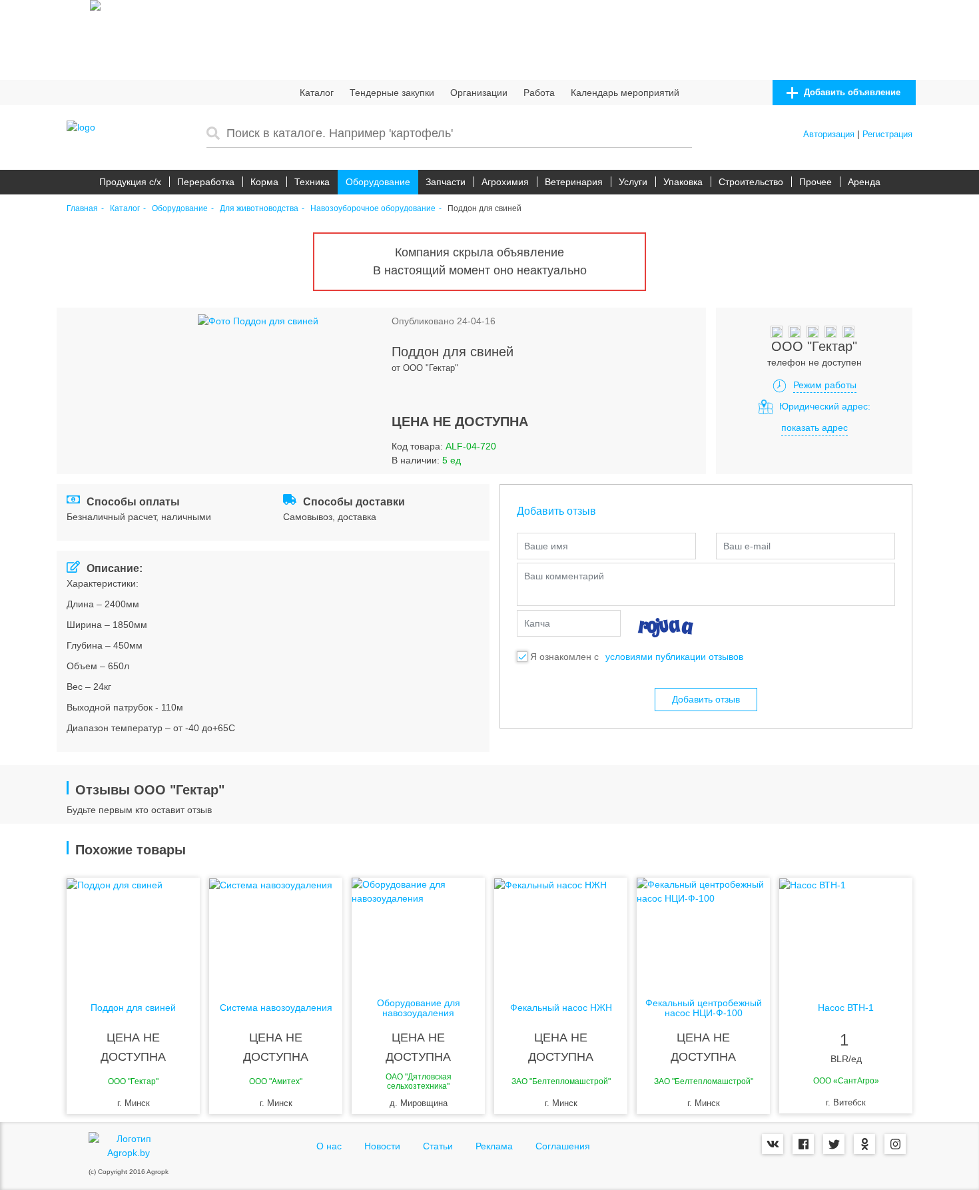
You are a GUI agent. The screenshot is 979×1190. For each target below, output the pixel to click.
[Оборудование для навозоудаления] (418, 931)
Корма (264, 181)
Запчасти (446, 181)
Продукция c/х (130, 181)
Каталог (317, 92)
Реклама (494, 1146)
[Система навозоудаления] (275, 931)
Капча (537, 623)
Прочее (815, 181)
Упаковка (683, 181)
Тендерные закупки (392, 92)
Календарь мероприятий (625, 92)
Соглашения (562, 1146)
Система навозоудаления (276, 1008)
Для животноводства (259, 208)
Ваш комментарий (564, 576)
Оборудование (378, 181)
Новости (382, 1146)
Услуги (633, 181)
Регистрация (887, 134)
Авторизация (828, 134)
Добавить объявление (850, 92)
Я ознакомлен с (564, 656)
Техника (312, 181)
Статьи (438, 1146)
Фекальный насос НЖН (561, 1008)
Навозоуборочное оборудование (373, 208)
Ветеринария (574, 181)
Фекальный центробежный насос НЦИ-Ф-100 (703, 1008)
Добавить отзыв (706, 699)
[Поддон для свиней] (133, 931)
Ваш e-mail (747, 546)
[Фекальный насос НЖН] (560, 931)
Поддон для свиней (133, 1008)
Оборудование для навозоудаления (418, 1008)
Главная (82, 208)
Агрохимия (505, 181)
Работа (539, 92)
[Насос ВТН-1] (845, 931)
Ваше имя (546, 546)
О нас (329, 1146)
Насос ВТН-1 (846, 1008)
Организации (478, 92)
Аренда (864, 181)
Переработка (205, 181)
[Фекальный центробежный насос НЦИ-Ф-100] (703, 931)
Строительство (751, 181)
